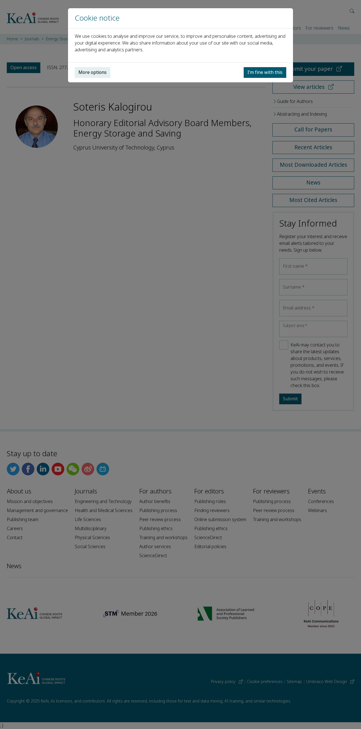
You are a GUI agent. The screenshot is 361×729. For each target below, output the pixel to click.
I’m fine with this (265, 72)
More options (92, 72)
